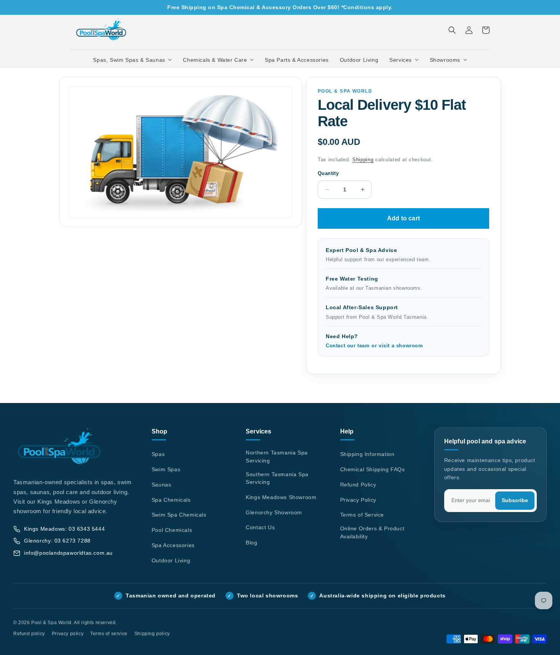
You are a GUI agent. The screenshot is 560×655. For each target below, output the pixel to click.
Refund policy (29, 633)
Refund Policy (358, 485)
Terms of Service (362, 515)
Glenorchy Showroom (274, 512)
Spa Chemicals (171, 500)
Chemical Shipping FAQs (372, 469)
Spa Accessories (173, 545)
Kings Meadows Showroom (281, 497)
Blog (251, 542)
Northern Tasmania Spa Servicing (277, 457)
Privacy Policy (358, 500)
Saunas (161, 485)
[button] (132, 60)
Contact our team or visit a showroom (374, 345)
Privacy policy (67, 633)
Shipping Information (367, 454)
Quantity (328, 173)
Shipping (363, 159)
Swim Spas (166, 469)
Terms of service (109, 633)
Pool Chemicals (172, 530)
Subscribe (515, 500)
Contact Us (260, 527)
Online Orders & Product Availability (372, 532)
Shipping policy (152, 633)
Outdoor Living (171, 560)
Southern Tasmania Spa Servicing (277, 478)
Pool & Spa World (51, 622)
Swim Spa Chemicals (179, 515)
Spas (158, 454)
